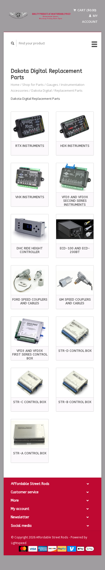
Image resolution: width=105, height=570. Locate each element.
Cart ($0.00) (86, 10)
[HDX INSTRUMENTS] (75, 126)
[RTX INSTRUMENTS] (29, 126)
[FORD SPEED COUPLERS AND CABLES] (29, 280)
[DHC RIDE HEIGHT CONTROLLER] (29, 229)
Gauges (52, 84)
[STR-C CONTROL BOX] (29, 383)
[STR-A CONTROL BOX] (29, 434)
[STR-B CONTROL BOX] (75, 383)
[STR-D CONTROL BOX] (75, 331)
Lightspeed (18, 543)
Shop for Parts (33, 84)
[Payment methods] (24, 548)
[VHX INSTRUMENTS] (29, 178)
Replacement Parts (68, 90)
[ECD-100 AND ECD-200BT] (75, 229)
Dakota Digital (41, 90)
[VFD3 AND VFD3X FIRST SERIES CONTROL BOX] (29, 331)
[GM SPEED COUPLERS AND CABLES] (75, 280)
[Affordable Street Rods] (40, 16)
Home (15, 84)
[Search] (12, 43)
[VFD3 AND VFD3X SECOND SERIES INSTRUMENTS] (75, 178)
